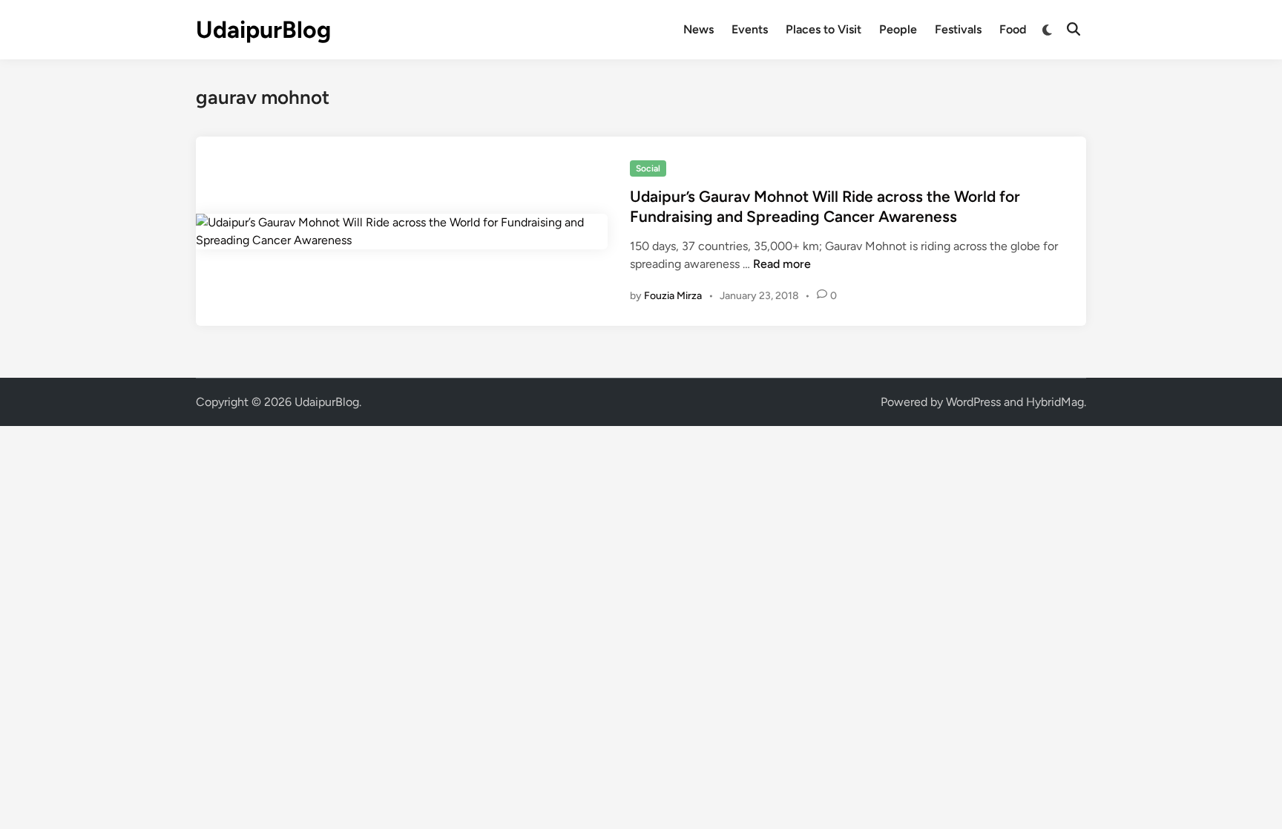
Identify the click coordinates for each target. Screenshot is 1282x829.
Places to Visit (823, 29)
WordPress (973, 402)
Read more (782, 264)
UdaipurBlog (263, 30)
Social (648, 168)
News (698, 29)
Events (750, 29)
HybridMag (1055, 402)
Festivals (958, 29)
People (898, 29)
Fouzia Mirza (673, 295)
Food (1012, 29)
